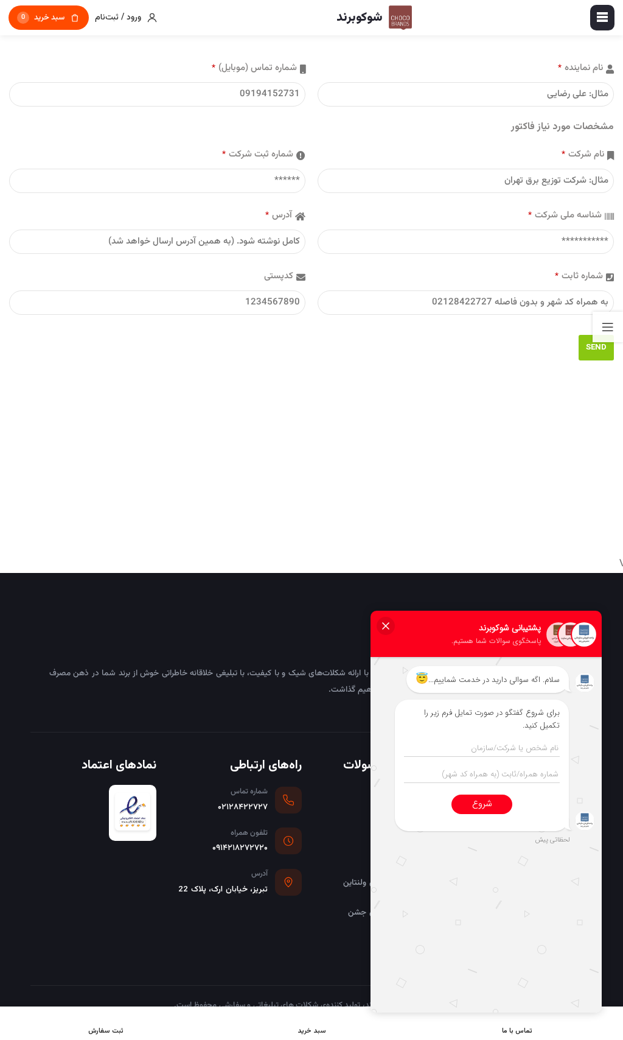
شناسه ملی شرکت (565, 215)
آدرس (278, 215)
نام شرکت (583, 154)
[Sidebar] (608, 327)
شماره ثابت (579, 276)
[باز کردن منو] (602, 17)
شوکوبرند (540, 631)
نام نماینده (580, 68)
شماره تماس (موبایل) (254, 68)
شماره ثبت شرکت (257, 154)
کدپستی (278, 276)
